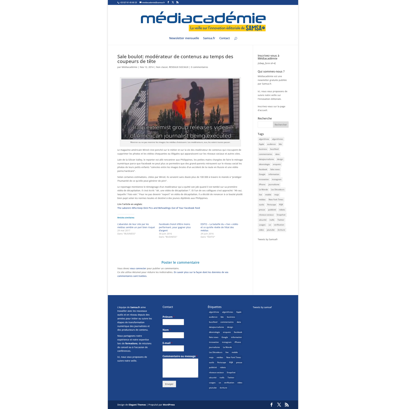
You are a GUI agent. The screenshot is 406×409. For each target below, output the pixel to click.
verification (279, 224)
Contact (224, 38)
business (263, 149)
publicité (272, 209)
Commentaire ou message (180, 356)
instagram (276, 179)
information (273, 174)
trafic (272, 219)
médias (262, 199)
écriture (281, 229)
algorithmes (277, 139)
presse (262, 209)
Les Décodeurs (277, 189)
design (280, 159)
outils (261, 204)
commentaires (265, 154)
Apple (261, 144)
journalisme (273, 184)
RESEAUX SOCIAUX (178, 67)
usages (262, 224)
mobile (268, 194)
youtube (271, 229)
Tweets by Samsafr (268, 239)
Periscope (271, 204)
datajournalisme (266, 159)
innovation (264, 179)
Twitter (281, 219)
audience (271, 144)
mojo (276, 194)
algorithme (264, 139)
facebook (263, 169)
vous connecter (138, 268)
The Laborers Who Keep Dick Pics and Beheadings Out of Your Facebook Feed (158, 207)
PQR (281, 204)
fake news (275, 169)
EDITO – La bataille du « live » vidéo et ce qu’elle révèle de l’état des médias (219, 227)
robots (282, 209)
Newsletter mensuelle (184, 38)
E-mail (168, 343)
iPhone (262, 184)
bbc (280, 144)
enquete (277, 164)
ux (270, 224)
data (277, 154)
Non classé (162, 67)
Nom (167, 330)
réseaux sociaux (266, 214)
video (261, 229)
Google (262, 174)
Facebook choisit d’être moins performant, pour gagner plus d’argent (175, 227)
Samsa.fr (209, 38)
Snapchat (281, 214)
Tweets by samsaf (262, 307)
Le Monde (263, 189)
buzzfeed (274, 149)
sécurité (262, 219)
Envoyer (169, 384)
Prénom (169, 317)
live (260, 194)
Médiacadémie (129, 67)
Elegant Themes (137, 404)
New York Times (276, 199)
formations (131, 343)
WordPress (169, 404)
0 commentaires (199, 67)
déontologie (264, 164)
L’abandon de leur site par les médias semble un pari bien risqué (136, 226)
